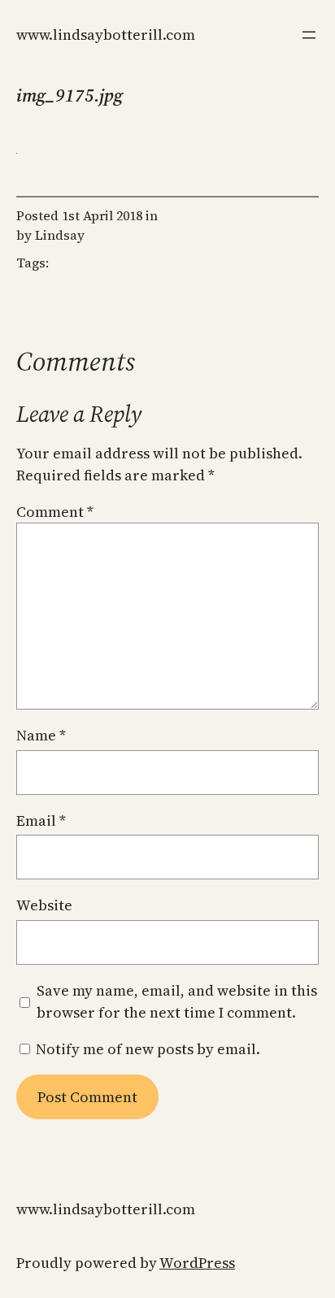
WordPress (197, 1262)
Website (44, 905)
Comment (55, 511)
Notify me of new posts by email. (148, 1049)
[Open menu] (309, 35)
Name (41, 735)
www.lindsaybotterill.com (105, 34)
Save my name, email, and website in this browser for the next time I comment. (177, 1001)
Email (41, 820)
